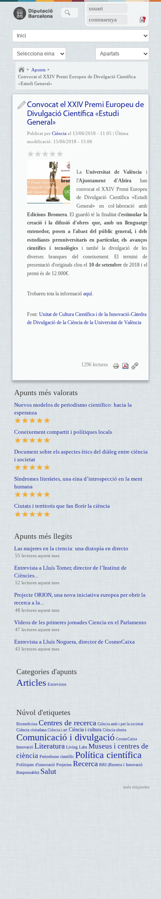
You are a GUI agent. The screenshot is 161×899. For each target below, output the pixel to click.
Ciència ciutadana (31, 729)
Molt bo (52, 153)
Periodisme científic (56, 756)
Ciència (59, 133)
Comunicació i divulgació (65, 737)
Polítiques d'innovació (35, 764)
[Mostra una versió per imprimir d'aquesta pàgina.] (115, 365)
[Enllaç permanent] (134, 365)
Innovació (24, 747)
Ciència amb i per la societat (120, 724)
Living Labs (76, 747)
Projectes (64, 764)
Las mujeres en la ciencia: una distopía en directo (71, 548)
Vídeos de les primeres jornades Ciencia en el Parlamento (80, 622)
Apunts (38, 69)
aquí (87, 294)
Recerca (85, 763)
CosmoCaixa (126, 739)
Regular (38, 153)
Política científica (108, 754)
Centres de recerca (67, 722)
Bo (45, 153)
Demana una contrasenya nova (142, 19)
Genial (60, 153)
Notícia (21, 105)
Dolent (30, 153)
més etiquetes (136, 786)
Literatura (49, 746)
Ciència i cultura (85, 730)
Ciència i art (57, 730)
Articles (31, 682)
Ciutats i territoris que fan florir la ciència (62, 506)
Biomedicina (26, 724)
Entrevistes (57, 684)
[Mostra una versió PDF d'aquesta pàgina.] (125, 365)
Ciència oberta (114, 730)
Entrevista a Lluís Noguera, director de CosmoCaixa (74, 641)
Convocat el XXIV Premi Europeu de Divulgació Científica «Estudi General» (77, 80)
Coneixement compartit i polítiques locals (63, 432)
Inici (21, 69)
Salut (48, 771)
